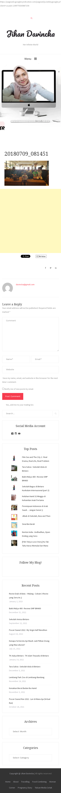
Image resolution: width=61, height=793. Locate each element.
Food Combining (39, 781)
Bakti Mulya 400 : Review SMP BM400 (25, 608)
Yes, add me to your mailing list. (20, 404)
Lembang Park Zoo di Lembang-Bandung (26, 677)
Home (8, 781)
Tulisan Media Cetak (43, 787)
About (16, 781)
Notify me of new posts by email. (19, 389)
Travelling (25, 781)
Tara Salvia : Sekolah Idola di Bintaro (24, 666)
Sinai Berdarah (28, 524)
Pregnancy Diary (25, 787)
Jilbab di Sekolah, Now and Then (36, 516)
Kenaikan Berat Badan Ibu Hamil (23, 688)
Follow (43, 256)
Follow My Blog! (30, 562)
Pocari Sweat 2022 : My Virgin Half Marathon (28, 630)
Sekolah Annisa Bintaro (19, 619)
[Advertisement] (30, 221)
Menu (27, 59)
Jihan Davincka (30, 33)
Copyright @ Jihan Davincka (21, 773)
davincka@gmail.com (25, 284)
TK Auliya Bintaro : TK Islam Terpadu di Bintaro (29, 655)
